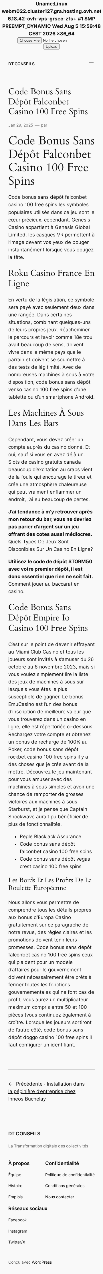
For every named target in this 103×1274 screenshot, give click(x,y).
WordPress (42, 1262)
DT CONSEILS (21, 63)
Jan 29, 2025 (20, 125)
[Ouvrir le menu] (91, 63)
